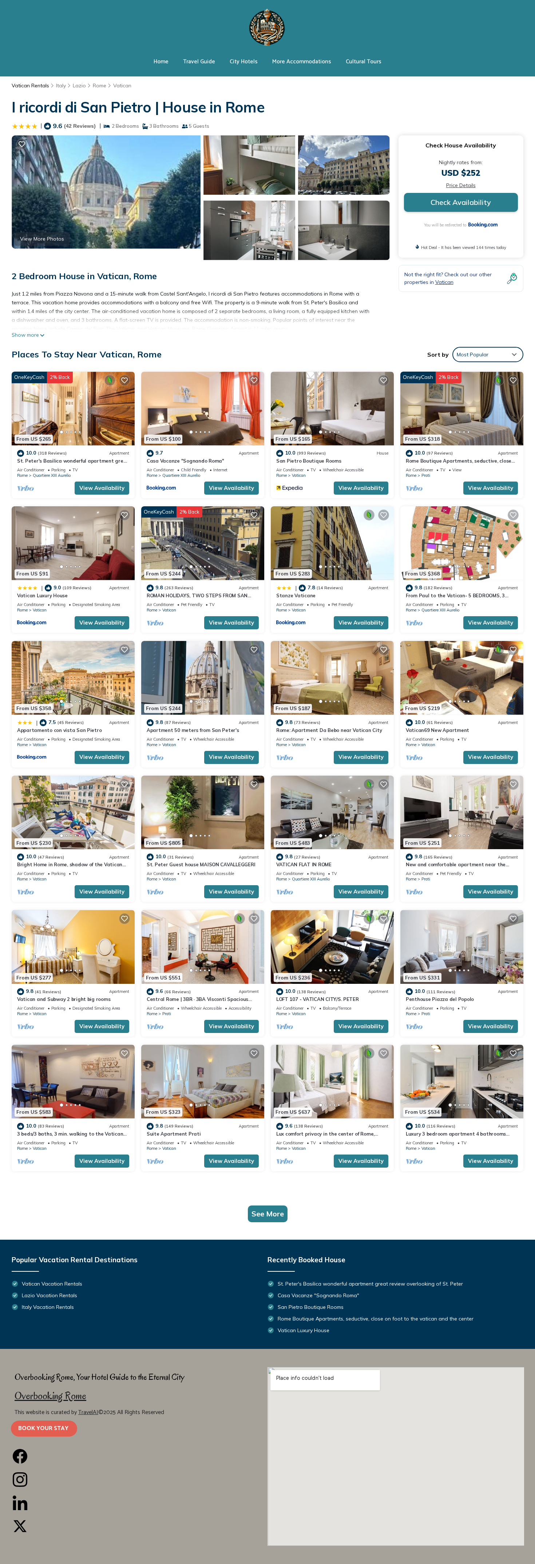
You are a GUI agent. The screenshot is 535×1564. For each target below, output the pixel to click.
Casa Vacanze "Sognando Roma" (185, 461)
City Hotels (244, 62)
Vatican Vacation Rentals (52, 1283)
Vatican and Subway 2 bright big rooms (63, 999)
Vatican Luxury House (42, 595)
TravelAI (88, 1412)
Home (161, 62)
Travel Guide (199, 62)
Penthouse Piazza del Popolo (440, 999)
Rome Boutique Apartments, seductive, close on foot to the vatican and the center (375, 1318)
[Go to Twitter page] (139, 1526)
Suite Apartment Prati (174, 1134)
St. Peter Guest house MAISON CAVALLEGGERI (201, 864)
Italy (61, 85)
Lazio (79, 85)
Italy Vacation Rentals (48, 1307)
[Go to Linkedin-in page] (139, 1503)
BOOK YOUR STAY (44, 1428)
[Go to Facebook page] (139, 1456)
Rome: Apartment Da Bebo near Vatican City (329, 730)
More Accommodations (301, 62)
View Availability (101, 487)
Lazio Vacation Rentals (49, 1295)
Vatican (122, 85)
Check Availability (461, 202)
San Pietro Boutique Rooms (308, 461)
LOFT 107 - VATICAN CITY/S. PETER (317, 999)
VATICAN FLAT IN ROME (304, 864)
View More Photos (42, 238)
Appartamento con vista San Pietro (59, 730)
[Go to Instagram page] (139, 1479)
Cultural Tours (363, 62)
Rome (99, 85)
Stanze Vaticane (296, 595)
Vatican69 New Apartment (437, 730)
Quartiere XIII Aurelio (52, 475)
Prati (425, 475)
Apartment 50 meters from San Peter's (193, 730)
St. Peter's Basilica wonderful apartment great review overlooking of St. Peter (370, 1283)
